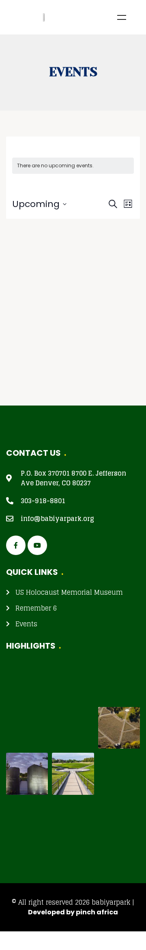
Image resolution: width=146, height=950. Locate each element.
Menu (122, 17)
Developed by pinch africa (73, 912)
